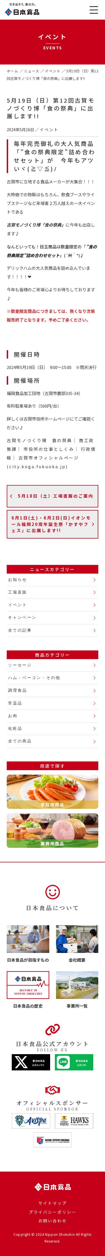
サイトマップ (52, 1203)
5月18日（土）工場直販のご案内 (56, 496)
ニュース (32, 70)
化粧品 (15, 728)
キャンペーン (22, 617)
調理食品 (17, 690)
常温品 (15, 703)
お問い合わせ (52, 1220)
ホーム (12, 70)
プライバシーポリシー (52, 1212)
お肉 (13, 716)
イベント (53, 70)
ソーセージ (20, 665)
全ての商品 (20, 741)
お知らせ (17, 580)
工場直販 (17, 592)
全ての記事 (20, 630)
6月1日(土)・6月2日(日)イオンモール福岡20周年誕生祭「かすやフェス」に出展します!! (51, 524)
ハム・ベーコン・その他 (34, 678)
